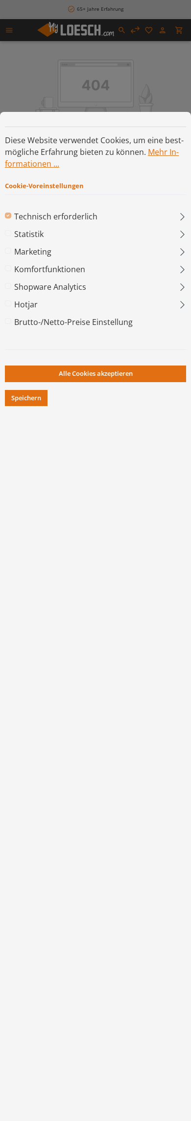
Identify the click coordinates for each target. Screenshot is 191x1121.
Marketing (32, 251)
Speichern (26, 397)
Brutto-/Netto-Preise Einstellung (73, 322)
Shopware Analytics (50, 286)
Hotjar (26, 304)
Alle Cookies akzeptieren (96, 373)
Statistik (29, 234)
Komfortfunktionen (49, 269)
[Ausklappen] (182, 214)
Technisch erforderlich (55, 216)
